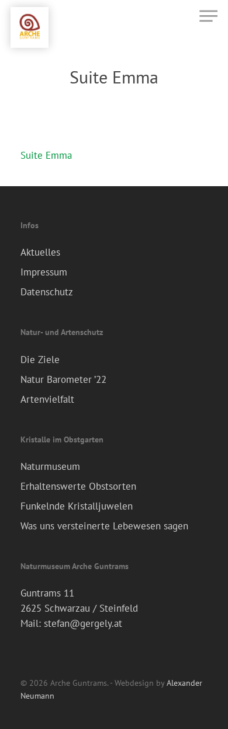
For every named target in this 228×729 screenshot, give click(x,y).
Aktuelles (40, 252)
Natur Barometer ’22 (63, 379)
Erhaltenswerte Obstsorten (78, 486)
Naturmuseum (50, 466)
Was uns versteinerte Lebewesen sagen (104, 525)
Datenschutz (46, 291)
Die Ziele (40, 359)
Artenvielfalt (47, 399)
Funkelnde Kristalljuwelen (76, 506)
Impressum (43, 272)
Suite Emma (46, 155)
